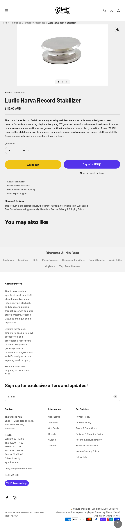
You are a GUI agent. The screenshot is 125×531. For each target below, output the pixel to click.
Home (6, 22)
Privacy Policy (83, 416)
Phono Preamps (50, 260)
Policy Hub (81, 456)
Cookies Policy (83, 422)
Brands (52, 433)
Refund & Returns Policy (89, 439)
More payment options (92, 172)
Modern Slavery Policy (87, 451)
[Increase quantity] (24, 150)
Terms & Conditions (86, 428)
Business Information (87, 445)
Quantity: (10, 143)
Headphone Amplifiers (73, 260)
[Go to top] (118, 524)
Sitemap (52, 445)
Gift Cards (53, 428)
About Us (53, 422)
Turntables (16, 22)
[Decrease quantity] (9, 150)
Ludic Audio (19, 92)
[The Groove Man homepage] (62, 10)
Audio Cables (115, 260)
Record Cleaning (97, 260)
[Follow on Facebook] (7, 498)
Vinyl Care (50, 266)
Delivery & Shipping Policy (71, 209)
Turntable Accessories (34, 22)
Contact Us (54, 416)
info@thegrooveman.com (18, 468)
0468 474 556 (11, 474)
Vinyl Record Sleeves (69, 266)
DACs (35, 260)
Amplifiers (23, 260)
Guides (52, 439)
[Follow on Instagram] (15, 498)
